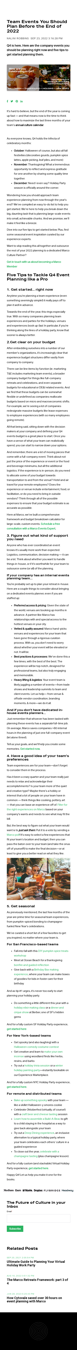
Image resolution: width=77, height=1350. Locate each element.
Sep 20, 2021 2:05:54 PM (20, 1258)
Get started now (30, 749)
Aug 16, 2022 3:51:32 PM (20, 1276)
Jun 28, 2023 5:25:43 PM (20, 1294)
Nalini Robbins (18, 38)
